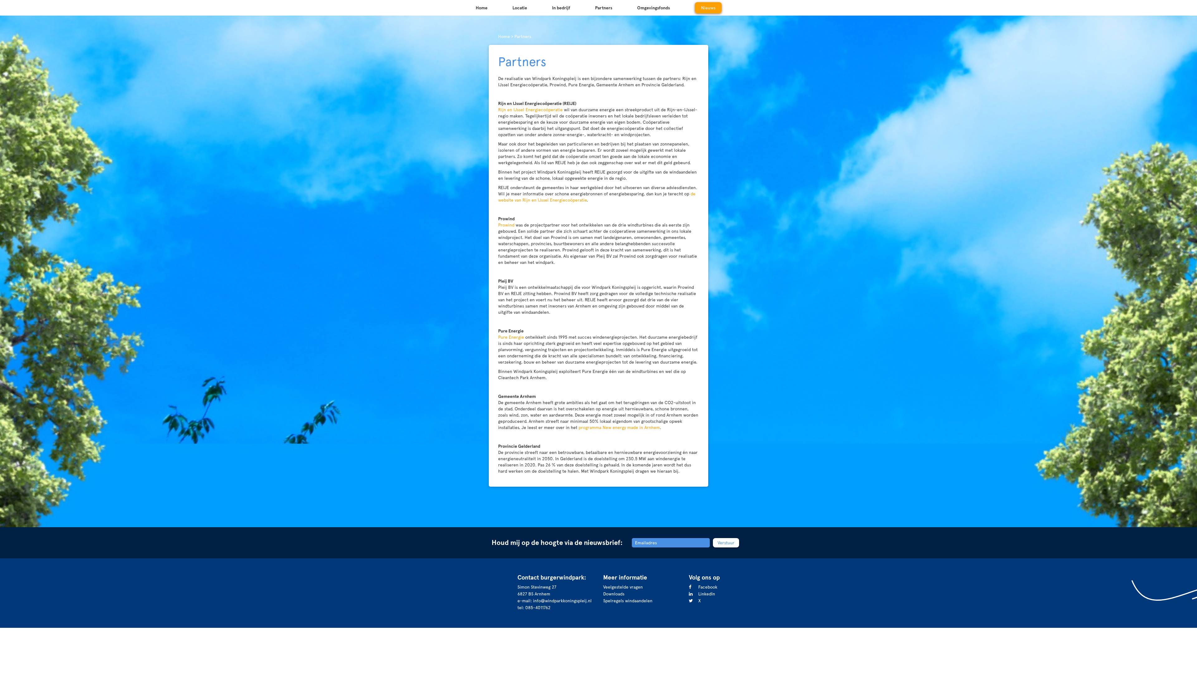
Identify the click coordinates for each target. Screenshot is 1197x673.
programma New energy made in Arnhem (619, 427)
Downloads (613, 593)
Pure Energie (511, 337)
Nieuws (708, 7)
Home (482, 7)
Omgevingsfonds (653, 7)
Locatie (519, 7)
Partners (603, 7)
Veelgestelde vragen (623, 587)
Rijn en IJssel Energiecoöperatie (530, 109)
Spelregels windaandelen (627, 600)
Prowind (506, 224)
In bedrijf (561, 7)
